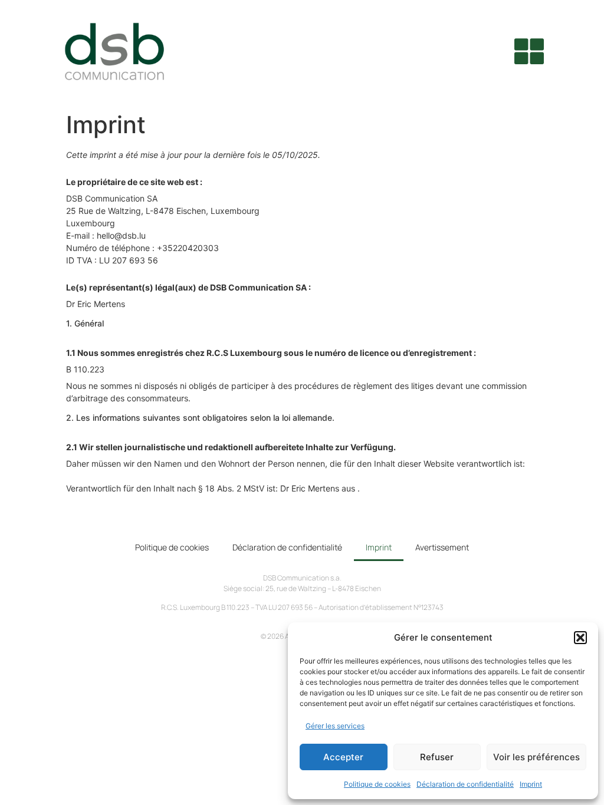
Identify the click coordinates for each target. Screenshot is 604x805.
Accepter (343, 757)
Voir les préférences (536, 757)
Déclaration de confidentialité (465, 784)
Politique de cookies (377, 784)
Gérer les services (335, 725)
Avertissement (442, 547)
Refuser (437, 757)
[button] (580, 638)
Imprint (531, 784)
